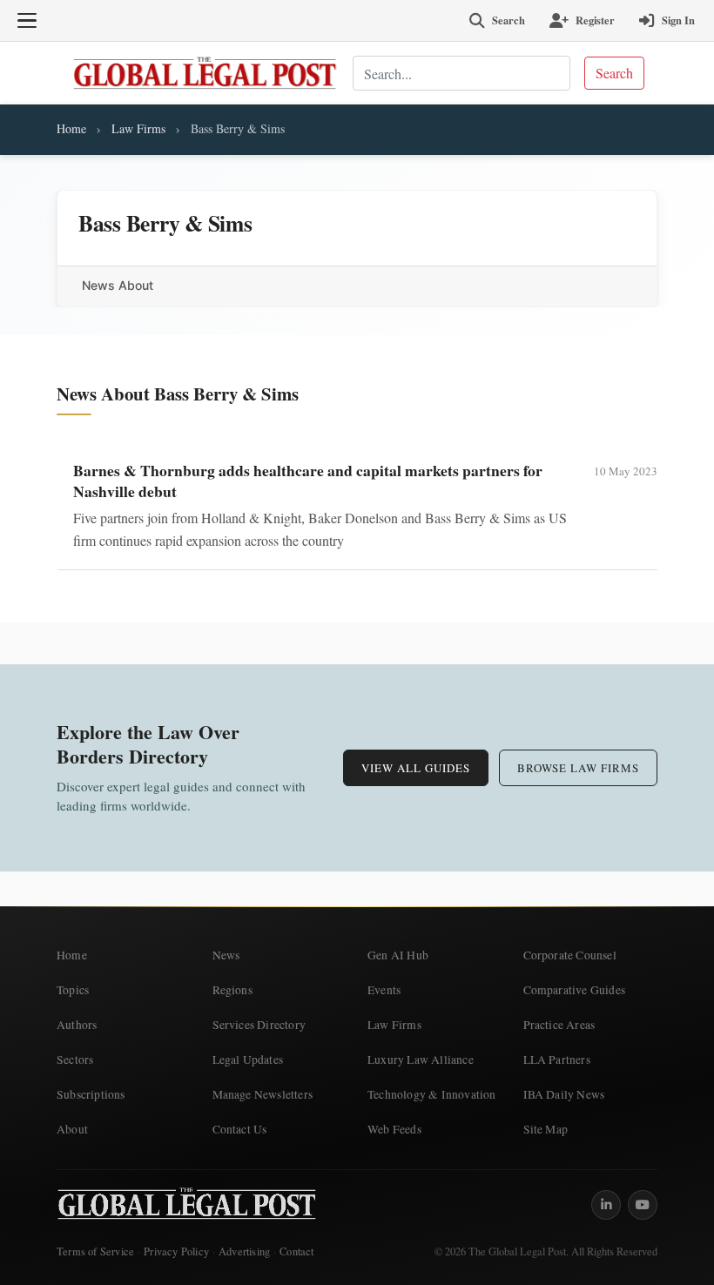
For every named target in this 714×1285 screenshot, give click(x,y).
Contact (296, 1251)
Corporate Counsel (569, 955)
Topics (73, 990)
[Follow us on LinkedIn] (606, 1205)
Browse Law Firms (578, 768)
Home (71, 128)
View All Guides (415, 768)
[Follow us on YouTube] (642, 1205)
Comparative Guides (574, 990)
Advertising (244, 1251)
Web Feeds (394, 1129)
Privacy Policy (176, 1251)
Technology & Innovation (431, 1094)
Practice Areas (559, 1025)
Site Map (546, 1129)
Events (384, 990)
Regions (232, 990)
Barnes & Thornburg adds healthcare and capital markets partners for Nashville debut (307, 480)
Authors (77, 1025)
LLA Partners (556, 1059)
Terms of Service (95, 1251)
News (226, 955)
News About (117, 285)
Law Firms (138, 128)
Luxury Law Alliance (420, 1059)
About (72, 1129)
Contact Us (239, 1129)
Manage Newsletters (262, 1094)
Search (614, 73)
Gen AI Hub (397, 955)
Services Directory (259, 1025)
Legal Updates (248, 1059)
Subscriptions (91, 1094)
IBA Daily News (564, 1094)
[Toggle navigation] (27, 21)
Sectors (75, 1059)
